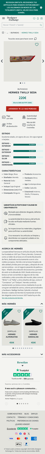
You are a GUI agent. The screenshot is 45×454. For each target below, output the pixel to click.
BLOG (26, 414)
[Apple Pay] (18, 444)
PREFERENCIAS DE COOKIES (28, 421)
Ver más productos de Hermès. (12, 298)
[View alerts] (38, 19)
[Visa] (11, 438)
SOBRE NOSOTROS (14, 414)
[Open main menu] (3, 18)
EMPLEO (34, 414)
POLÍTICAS (11, 421)
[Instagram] (16, 433)
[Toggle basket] (41, 18)
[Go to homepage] (13, 19)
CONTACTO (11, 417)
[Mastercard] (18, 438)
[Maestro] (26, 438)
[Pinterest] (24, 433)
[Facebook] (20, 433)
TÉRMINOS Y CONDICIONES (28, 417)
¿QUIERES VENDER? (22, 424)
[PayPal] (26, 444)
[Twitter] (29, 433)
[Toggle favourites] (35, 18)
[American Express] (34, 438)
